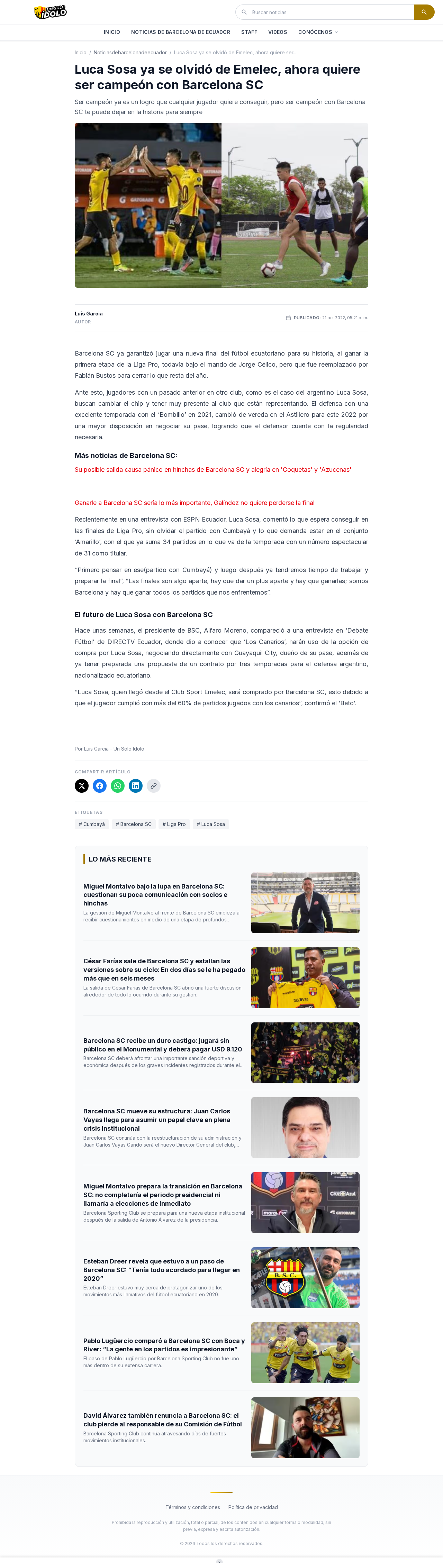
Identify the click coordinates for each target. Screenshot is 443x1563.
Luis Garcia (89, 313)
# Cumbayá (92, 824)
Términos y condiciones (192, 1507)
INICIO (112, 32)
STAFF (249, 32)
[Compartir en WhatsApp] (118, 786)
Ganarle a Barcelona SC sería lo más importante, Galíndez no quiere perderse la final (195, 502)
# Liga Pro (174, 824)
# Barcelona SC (134, 824)
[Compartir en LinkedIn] (136, 786)
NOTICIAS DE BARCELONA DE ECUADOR (180, 32)
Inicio (81, 52)
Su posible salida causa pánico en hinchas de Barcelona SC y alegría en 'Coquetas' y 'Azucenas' (213, 469)
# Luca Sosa (211, 824)
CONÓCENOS (315, 32)
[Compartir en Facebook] (100, 786)
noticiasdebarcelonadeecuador (130, 52)
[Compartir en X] (82, 786)
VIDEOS (277, 32)
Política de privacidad (253, 1507)
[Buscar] (424, 12)
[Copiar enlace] (154, 786)
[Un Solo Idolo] (50, 12)
